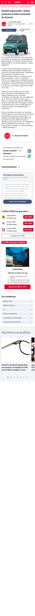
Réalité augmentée (26, 7)
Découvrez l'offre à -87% (17, 287)
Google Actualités (10, 150)
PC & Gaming (13, 7)
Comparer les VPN (17, 236)
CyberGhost (17, 269)
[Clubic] (17, 2)
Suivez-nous (9, 30)
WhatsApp (7, 153)
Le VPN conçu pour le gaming (14, 242)
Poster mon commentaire (17, 201)
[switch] (28, 2)
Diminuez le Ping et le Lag (17, 273)
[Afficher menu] (2, 2)
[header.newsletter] (9, 2)
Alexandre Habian (15, 22)
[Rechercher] (5, 2)
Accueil (4, 7)
